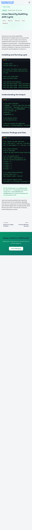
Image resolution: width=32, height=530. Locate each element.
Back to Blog (6, 6)
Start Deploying (16, 248)
